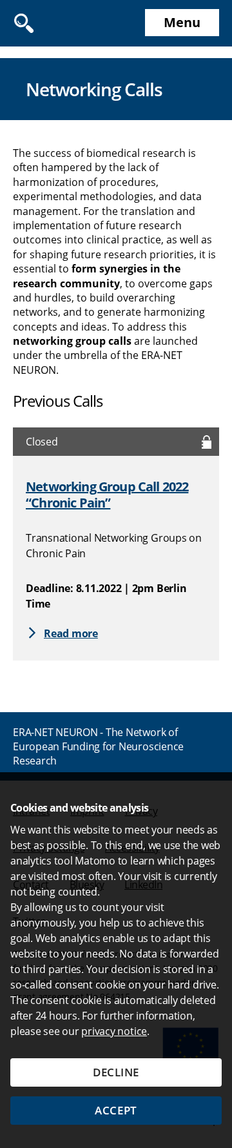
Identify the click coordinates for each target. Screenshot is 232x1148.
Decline (116, 1072)
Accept (116, 1110)
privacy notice (114, 1031)
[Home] (55, 23)
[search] (23, 23)
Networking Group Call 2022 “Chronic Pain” (107, 494)
